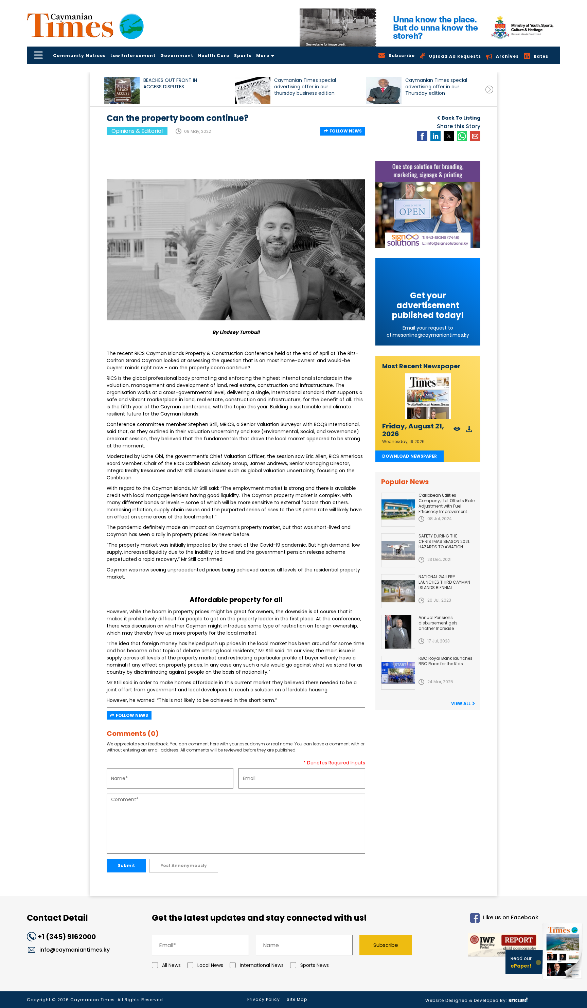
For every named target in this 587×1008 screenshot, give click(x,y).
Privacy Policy (263, 999)
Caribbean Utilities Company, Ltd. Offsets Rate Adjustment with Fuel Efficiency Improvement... (447, 503)
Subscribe (385, 945)
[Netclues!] (518, 1000)
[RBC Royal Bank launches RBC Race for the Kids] (398, 672)
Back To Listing (461, 117)
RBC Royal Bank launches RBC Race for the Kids (446, 661)
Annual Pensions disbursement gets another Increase (438, 623)
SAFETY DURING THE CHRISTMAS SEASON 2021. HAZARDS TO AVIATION (444, 541)
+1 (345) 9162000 (67, 936)
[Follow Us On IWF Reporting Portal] (481, 946)
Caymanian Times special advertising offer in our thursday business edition (305, 86)
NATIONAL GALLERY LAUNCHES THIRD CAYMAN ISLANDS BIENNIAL (444, 582)
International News (262, 965)
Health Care (213, 55)
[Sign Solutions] (427, 204)
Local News (210, 965)
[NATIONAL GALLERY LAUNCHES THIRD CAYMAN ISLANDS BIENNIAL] (398, 591)
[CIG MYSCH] (430, 27)
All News (171, 965)
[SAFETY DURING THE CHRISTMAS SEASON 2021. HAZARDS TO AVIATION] (398, 550)
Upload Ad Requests (455, 56)
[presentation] (489, 89)
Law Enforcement (133, 55)
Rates (541, 56)
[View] (457, 431)
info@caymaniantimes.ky (74, 950)
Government (176, 55)
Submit (126, 865)
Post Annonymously (183, 865)
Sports (242, 55)
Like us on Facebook (510, 918)
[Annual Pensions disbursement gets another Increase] (398, 632)
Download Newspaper (409, 456)
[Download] (469, 431)
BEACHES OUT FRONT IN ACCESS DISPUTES (170, 83)
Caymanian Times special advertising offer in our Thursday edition (436, 86)
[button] (122, 90)
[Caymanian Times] (85, 25)
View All (460, 703)
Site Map (297, 999)
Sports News (314, 965)
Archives (507, 56)
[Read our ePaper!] (563, 981)
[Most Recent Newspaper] (428, 396)
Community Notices (79, 55)
